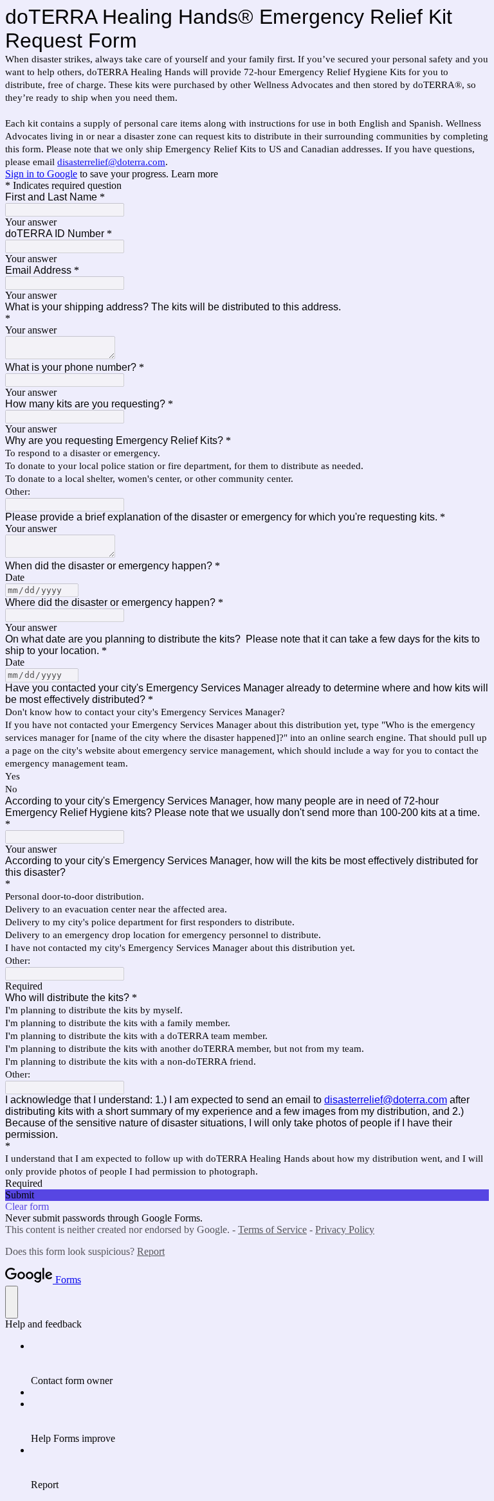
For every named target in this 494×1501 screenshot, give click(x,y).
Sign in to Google (41, 173)
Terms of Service (272, 1229)
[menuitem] (260, 1363)
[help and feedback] (11, 1302)
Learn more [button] (194, 173)
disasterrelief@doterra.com (111, 162)
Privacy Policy (344, 1229)
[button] (247, 1195)
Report (151, 1251)
